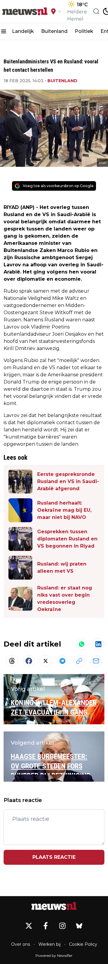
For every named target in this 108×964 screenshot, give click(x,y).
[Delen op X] (46, 661)
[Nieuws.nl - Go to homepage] (54, 906)
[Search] (96, 11)
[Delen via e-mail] (96, 661)
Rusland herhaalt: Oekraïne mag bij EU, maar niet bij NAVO (64, 510)
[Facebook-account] (45, 925)
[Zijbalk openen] (3, 31)
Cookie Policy (83, 944)
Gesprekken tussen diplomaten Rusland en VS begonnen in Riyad (67, 539)
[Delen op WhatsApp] (82, 644)
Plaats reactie (54, 857)
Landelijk (23, 31)
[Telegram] (62, 661)
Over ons (20, 944)
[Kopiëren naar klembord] (79, 661)
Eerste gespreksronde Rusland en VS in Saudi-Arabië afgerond (68, 481)
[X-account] (28, 925)
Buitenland (54, 31)
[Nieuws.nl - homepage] (24, 11)
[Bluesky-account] (79, 925)
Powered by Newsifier (54, 955)
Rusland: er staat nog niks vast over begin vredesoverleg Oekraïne (64, 598)
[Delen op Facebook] (29, 661)
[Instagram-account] (62, 925)
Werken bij (49, 944)
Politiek (84, 31)
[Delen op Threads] (12, 661)
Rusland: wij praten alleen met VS (61, 567)
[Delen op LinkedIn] (98, 644)
